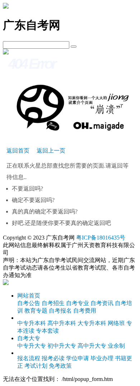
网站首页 (28, 296)
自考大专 (28, 338)
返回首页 (17, 151)
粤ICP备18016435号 (100, 238)
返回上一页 (51, 151)
